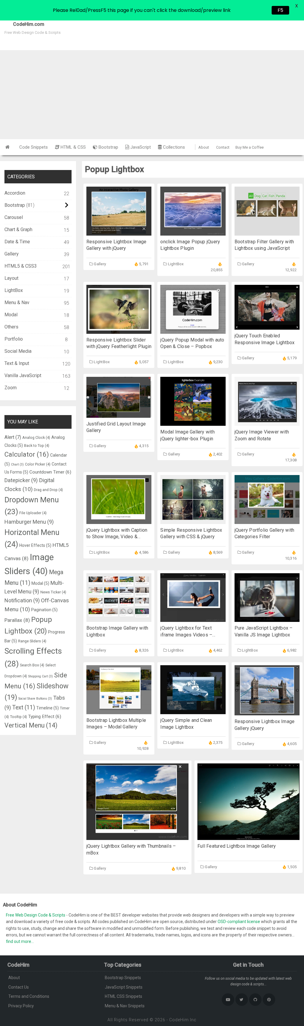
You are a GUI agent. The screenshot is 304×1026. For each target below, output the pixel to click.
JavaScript (140, 147)
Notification (22, 600)
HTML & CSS (72, 147)
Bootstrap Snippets (123, 977)
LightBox (176, 264)
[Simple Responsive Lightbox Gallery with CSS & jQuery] (192, 521)
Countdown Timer (50, 472)
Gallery (100, 264)
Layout (11, 278)
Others (11, 327)
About (203, 147)
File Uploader (33, 513)
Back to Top (36, 445)
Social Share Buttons (35, 699)
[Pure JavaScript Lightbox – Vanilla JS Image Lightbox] (267, 619)
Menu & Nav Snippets (125, 1005)
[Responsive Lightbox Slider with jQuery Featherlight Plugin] (118, 330)
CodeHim (179, 1019)
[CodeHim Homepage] (7, 147)
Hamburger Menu (29, 522)
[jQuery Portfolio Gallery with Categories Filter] (267, 521)
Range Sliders (32, 641)
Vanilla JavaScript (22, 375)
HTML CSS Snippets (123, 996)
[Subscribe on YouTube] (228, 999)
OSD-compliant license (239, 921)
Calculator (26, 454)
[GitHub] (255, 999)
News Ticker (53, 592)
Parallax (17, 620)
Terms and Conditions (28, 996)
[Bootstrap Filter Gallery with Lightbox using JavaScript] (267, 232)
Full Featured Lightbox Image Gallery (236, 846)
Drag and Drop (48, 489)
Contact (222, 147)
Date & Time (17, 241)
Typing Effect (44, 716)
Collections (173, 147)
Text (23, 707)
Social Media (17, 351)
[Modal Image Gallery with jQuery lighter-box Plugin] (192, 422)
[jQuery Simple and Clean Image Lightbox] (192, 711)
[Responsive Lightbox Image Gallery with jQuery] (118, 232)
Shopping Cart (40, 676)
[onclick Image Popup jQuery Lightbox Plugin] (192, 232)
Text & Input (16, 363)
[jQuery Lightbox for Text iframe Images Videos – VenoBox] (192, 619)
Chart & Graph (18, 229)
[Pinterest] (269, 999)
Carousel (13, 217)
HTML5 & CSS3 (20, 266)
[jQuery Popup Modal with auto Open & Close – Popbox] (192, 330)
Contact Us (18, 987)
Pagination (44, 609)
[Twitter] (241, 999)
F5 (280, 10)
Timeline (47, 708)
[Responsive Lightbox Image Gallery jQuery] (267, 712)
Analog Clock (36, 437)
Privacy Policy (21, 1005)
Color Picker (37, 464)
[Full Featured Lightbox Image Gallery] (248, 837)
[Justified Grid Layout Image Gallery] (118, 414)
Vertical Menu (30, 725)
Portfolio (13, 339)
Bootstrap (107, 147)
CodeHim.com (22, 24)
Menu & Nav (16, 302)
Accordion (14, 193)
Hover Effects (35, 545)
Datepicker (21, 480)
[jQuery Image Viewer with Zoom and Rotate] (267, 422)
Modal (11, 314)
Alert (12, 437)
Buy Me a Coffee (249, 147)
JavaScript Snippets (123, 987)
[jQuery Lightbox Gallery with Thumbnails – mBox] (137, 837)
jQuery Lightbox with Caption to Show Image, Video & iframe (116, 536)
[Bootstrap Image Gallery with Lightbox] (118, 619)
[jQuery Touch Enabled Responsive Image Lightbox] (267, 326)
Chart (17, 464)
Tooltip (18, 716)
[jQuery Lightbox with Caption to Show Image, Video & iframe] (118, 521)
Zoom (10, 387)
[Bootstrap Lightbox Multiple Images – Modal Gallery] (118, 711)
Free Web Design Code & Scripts (36, 915)
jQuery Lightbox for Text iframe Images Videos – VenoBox (186, 634)
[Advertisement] (152, 94)
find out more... (20, 941)
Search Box (32, 665)
